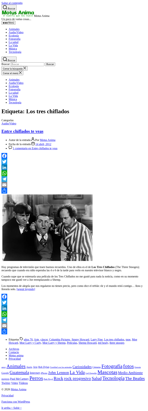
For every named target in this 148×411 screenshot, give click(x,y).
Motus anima (16, 355)
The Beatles (135, 378)
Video (14, 383)
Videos (23, 383)
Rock (58, 378)
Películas (72, 342)
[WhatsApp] (74, 173)
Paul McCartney (19, 378)
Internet (35, 373)
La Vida (13, 45)
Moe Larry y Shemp (54, 342)
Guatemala (19, 372)
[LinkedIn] (74, 167)
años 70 (28, 339)
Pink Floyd (48, 379)
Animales (14, 29)
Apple (29, 367)
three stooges (117, 342)
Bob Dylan (43, 367)
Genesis (137, 367)
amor (3, 367)
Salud (97, 378)
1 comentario (35, 148)
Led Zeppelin (91, 373)
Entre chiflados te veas (22, 131)
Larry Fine (97, 339)
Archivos (14, 348)
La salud (13, 42)
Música (13, 48)
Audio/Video (16, 32)
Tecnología (15, 51)
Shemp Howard (88, 342)
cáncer (44, 339)
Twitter (5, 383)
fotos (128, 366)
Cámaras (96, 367)
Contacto (14, 352)
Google (5, 372)
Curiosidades (82, 367)
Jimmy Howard (80, 339)
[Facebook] (74, 156)
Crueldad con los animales (61, 367)
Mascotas (107, 372)
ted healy (103, 342)
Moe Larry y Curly (30, 342)
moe (128, 339)
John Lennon (58, 372)
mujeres (5, 378)
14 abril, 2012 (43, 144)
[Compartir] (74, 191)
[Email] (74, 185)
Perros (36, 378)
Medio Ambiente (130, 373)
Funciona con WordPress (15, 401)
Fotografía (14, 38)
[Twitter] (74, 162)
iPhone (44, 373)
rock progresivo (77, 378)
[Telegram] (74, 179)
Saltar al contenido (12, 3)
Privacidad (15, 358)
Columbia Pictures (59, 339)
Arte (36, 339)
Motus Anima (47, 140)
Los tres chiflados (114, 339)
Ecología (14, 35)
